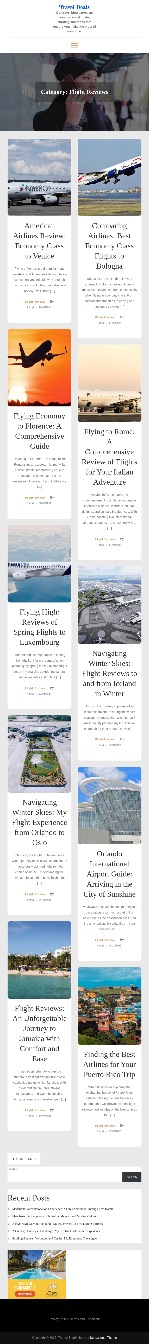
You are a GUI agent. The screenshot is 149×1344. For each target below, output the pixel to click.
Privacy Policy (58, 1319)
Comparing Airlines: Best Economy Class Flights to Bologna (109, 245)
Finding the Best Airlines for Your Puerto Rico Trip (109, 1064)
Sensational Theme (103, 1337)
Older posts (26, 1158)
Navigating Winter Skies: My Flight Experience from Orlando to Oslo (39, 822)
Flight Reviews (35, 301)
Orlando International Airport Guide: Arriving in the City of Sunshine (109, 873)
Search (12, 1169)
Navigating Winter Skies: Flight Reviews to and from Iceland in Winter (109, 673)
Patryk (30, 307)
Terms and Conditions (85, 1319)
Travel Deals (74, 7)
